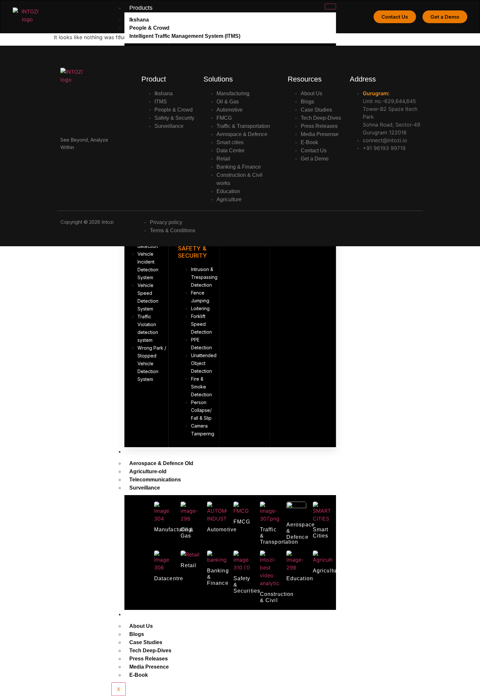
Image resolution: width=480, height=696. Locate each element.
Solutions (141, 451)
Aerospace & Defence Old (161, 463)
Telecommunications (155, 479)
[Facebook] (86, 119)
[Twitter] (68, 119)
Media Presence (149, 667)
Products (140, 8)
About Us (141, 626)
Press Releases (148, 658)
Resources (143, 614)
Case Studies (145, 642)
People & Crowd (149, 28)
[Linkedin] (68, 101)
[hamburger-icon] (330, 6)
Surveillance (144, 488)
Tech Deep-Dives (150, 650)
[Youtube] (104, 101)
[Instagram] (86, 101)
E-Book (138, 675)
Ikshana (139, 20)
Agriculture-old (148, 471)
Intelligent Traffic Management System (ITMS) (184, 36)
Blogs (136, 634)
